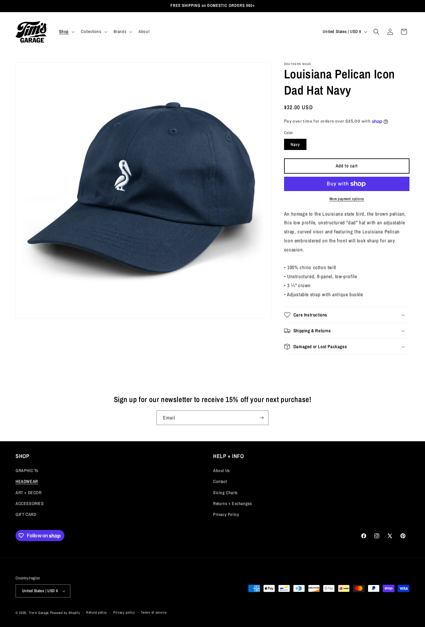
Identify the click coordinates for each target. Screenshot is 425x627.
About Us (221, 470)
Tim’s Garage (39, 613)
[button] (66, 31)
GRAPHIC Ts (27, 470)
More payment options (346, 198)
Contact (220, 481)
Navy (295, 144)
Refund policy (96, 612)
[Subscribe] (261, 417)
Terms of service (153, 612)
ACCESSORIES (30, 503)
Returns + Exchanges (232, 503)
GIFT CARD (26, 514)
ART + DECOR (29, 492)
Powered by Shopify (65, 613)
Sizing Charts (225, 492)
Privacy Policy (226, 514)
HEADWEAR (27, 481)
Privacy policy (124, 612)
